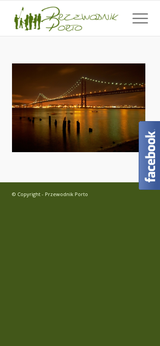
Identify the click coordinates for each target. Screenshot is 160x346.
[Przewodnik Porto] (66, 18)
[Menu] (136, 18)
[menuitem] (136, 18)
